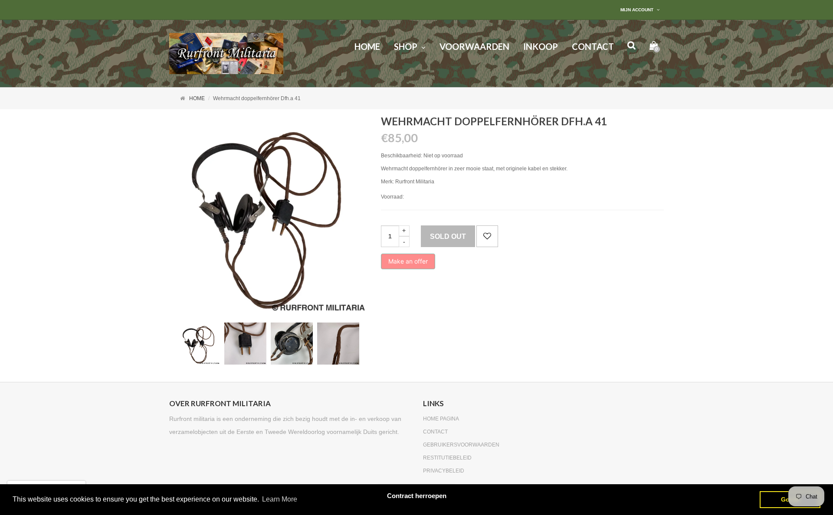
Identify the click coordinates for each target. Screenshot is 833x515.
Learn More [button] (279, 499)
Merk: (387, 182)
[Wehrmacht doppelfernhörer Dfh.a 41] (199, 344)
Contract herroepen (416, 495)
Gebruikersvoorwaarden (461, 445)
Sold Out (448, 236)
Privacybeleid (443, 471)
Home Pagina (441, 419)
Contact (435, 432)
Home (197, 98)
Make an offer (408, 263)
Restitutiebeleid (447, 458)
